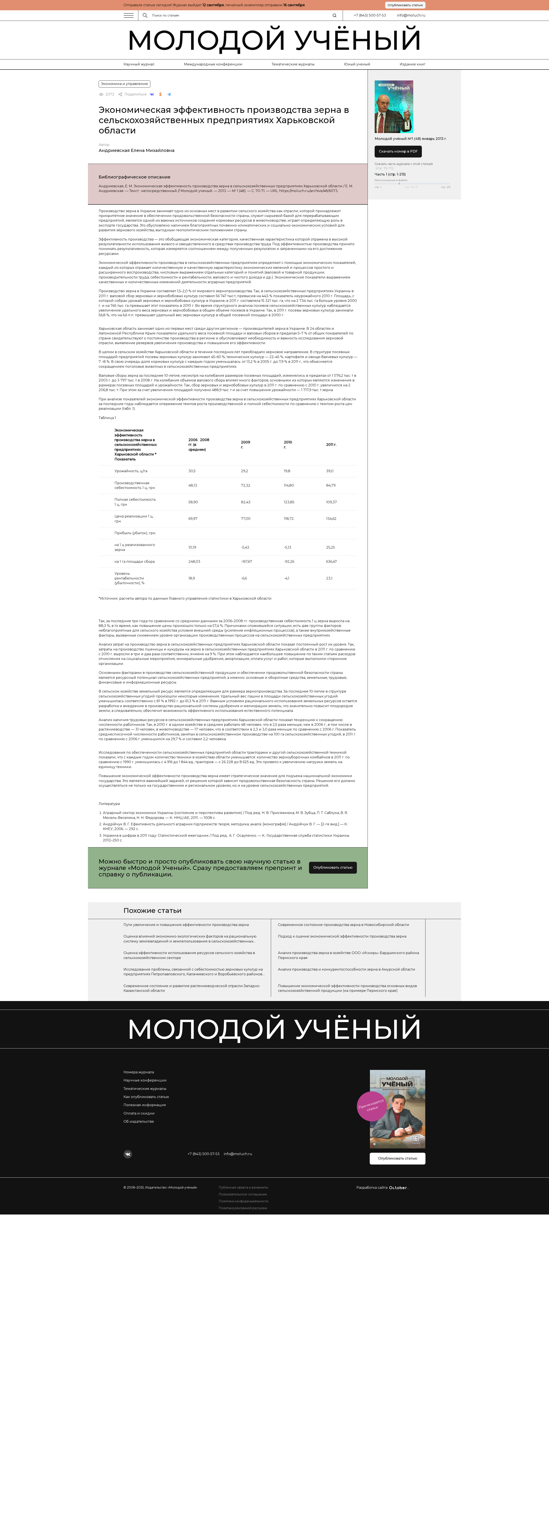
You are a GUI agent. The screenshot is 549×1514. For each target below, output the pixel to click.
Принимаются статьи (371, 1105)
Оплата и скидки (139, 1113)
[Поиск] (334, 15)
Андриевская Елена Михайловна (137, 150)
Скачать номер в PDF (398, 151)
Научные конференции (145, 1080)
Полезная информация (145, 1105)
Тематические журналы (293, 64)
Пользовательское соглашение (243, 1194)
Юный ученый (357, 64)
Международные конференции (213, 64)
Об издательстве (139, 1121)
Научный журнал (139, 64)
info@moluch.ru (411, 15)
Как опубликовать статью (146, 1097)
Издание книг (412, 64)
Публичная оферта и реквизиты (243, 1187)
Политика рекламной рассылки (243, 1208)
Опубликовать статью (405, 5)
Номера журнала (139, 1072)
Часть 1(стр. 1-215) (390, 174)
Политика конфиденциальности (243, 1201)
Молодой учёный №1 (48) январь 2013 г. (410, 139)
